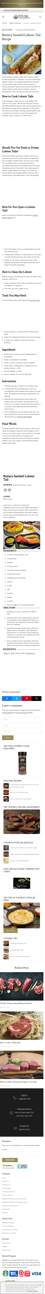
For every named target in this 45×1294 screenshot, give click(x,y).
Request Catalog (8, 1223)
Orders (4, 1246)
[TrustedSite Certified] (8, 1166)
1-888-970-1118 (24, 1099)
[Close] (40, 1285)
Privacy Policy (7, 713)
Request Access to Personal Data (14, 1199)
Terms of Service (22, 713)
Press (4, 1178)
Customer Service (8, 1192)
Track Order (6, 1250)
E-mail (4, 1149)
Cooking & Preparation (25, 30)
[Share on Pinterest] (27, 698)
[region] (21, 1288)
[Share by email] (36, 698)
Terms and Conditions (10, 1206)
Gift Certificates (8, 1226)
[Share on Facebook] (7, 698)
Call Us (24, 1095)
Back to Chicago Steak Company (16, 10)
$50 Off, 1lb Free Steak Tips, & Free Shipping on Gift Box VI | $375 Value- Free (21, 3)
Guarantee (6, 1209)
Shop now (10, 930)
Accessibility (6, 1188)
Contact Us (24, 1126)
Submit (7, 738)
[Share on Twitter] (17, 698)
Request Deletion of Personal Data (14, 1202)
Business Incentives (9, 1233)
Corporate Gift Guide (9, 1230)
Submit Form (24, 1129)
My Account (6, 1243)
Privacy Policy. (32, 1291)
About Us (5, 1181)
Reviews (5, 1213)
